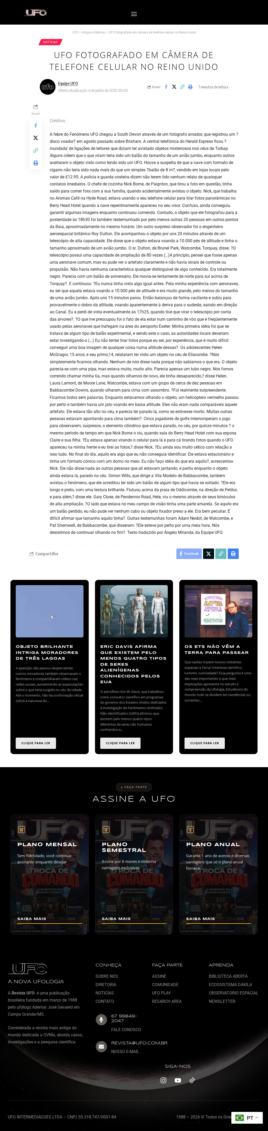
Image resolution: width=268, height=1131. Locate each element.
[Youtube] (177, 1080)
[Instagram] (163, 1080)
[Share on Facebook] (166, 87)
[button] (134, 14)
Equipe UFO (68, 83)
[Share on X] (174, 87)
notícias (50, 42)
